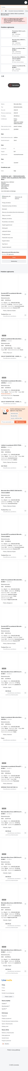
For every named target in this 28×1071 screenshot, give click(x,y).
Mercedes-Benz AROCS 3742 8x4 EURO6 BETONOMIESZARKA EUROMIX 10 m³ (19, 57)
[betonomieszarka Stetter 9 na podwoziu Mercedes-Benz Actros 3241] (14, 569)
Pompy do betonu (6, 202)
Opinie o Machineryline (7, 1023)
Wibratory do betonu (7, 218)
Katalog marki (5, 1026)
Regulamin (4, 1015)
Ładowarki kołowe (6, 231)
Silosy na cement (6, 215)
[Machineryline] (6, 11)
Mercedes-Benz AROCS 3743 (19, 39)
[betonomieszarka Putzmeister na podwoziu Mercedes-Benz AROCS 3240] (14, 370)
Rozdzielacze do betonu (8, 221)
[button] (26, 2)
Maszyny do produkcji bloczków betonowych (13, 212)
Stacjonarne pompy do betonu (9, 206)
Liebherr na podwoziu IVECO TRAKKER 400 (13, 445)
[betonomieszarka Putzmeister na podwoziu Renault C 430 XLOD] (14, 756)
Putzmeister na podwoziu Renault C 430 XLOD (14, 766)
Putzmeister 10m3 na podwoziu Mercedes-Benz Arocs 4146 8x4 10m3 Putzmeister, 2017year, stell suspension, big (19, 31)
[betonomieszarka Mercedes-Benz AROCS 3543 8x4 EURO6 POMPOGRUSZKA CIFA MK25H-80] (14, 480)
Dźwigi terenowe (6, 234)
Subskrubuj (21, 422)
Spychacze (5, 244)
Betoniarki (4, 209)
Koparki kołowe (6, 240)
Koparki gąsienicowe (7, 225)
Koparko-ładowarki (6, 247)
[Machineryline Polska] (10, 2)
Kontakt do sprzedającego (8, 993)
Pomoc (3, 990)
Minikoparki (5, 228)
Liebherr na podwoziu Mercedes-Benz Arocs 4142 (19, 65)
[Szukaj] (25, 7)
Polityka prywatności (6, 1018)
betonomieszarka (18, 107)
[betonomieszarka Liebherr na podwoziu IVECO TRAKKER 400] (14, 434)
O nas (3, 987)
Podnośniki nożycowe (7, 237)
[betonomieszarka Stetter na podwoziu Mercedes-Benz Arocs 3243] (14, 707)
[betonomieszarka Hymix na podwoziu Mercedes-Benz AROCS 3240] (14, 328)
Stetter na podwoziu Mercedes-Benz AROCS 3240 (19, 48)
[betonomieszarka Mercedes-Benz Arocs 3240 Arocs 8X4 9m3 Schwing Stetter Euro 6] (14, 939)
